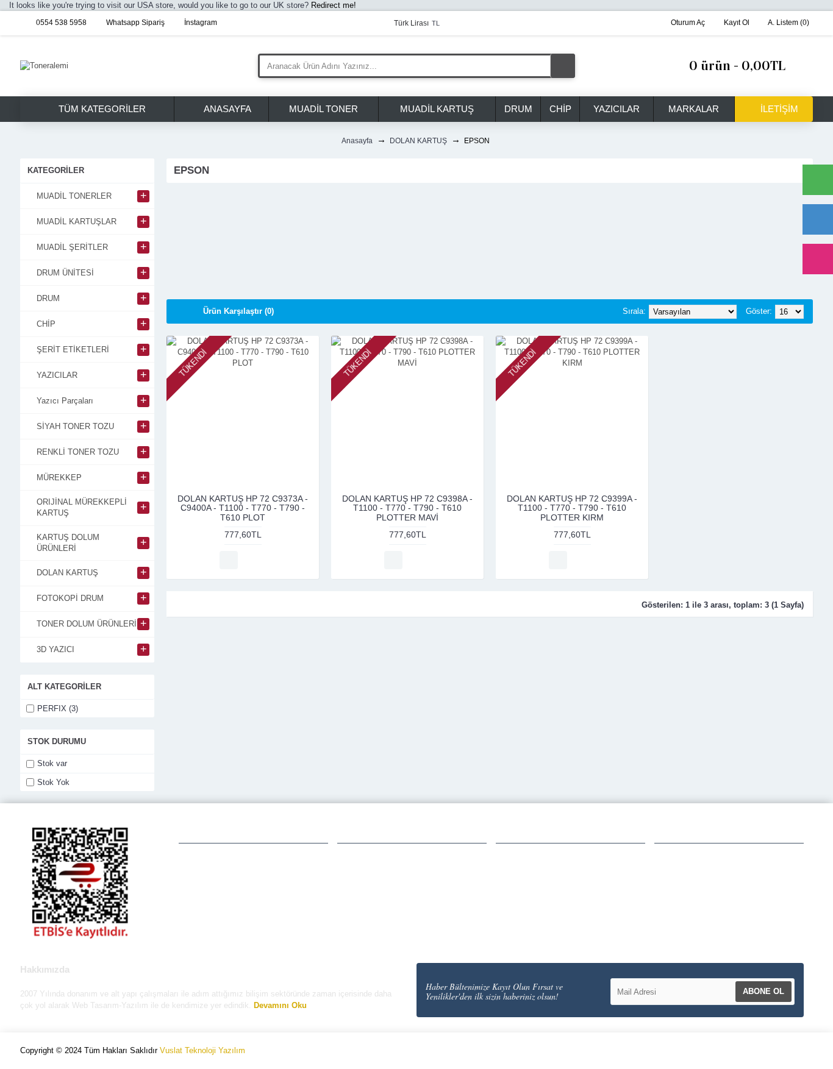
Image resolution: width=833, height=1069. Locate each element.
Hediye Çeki (366, 896)
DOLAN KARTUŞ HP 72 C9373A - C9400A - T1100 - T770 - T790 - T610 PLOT (242, 508)
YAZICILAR (523, 896)
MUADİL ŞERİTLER (539, 883)
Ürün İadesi (365, 870)
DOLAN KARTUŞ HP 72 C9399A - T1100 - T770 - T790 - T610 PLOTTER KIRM (572, 508)
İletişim (202, 937)
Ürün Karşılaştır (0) (238, 311)
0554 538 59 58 (695, 884)
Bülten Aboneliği (374, 922)
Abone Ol (763, 991)
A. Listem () (368, 909)
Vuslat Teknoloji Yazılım (202, 1050)
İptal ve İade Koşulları (231, 924)
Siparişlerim (365, 883)
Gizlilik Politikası (219, 870)
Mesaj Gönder (692, 913)
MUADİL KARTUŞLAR (544, 870)
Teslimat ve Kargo (223, 884)
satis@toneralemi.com (708, 898)
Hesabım (360, 856)
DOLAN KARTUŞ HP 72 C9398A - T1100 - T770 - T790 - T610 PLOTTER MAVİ (407, 508)
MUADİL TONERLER (542, 856)
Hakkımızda (212, 856)
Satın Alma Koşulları (227, 897)
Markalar (519, 909)
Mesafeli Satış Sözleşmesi (239, 910)
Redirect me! (333, 5)
